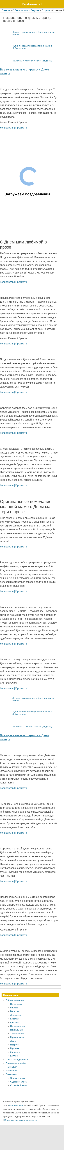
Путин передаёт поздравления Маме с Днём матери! (32, 46)
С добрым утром (18, 1081)
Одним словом (17, 1078)
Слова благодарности (17, 1059)
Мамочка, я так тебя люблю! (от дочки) (32, 60)
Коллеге (14, 1055)
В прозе (14, 1007)
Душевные (15, 1015)
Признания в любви (16, 1063)
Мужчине (14, 1048)
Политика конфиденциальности (20, 1120)
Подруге (14, 1044)
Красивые (15, 1022)
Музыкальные (17, 1037)
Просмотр (21, 127)
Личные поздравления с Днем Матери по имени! (33, 33)
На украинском (17, 1026)
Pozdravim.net (16, 1105)
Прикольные (16, 1029)
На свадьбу (11, 1067)
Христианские (17, 1033)
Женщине (15, 1052)
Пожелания (12, 1074)
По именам (16, 1004)
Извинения (11, 1070)
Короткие (15, 1018)
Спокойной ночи (18, 1085)
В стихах (14, 1011)
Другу (13, 1041)
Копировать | (7, 127)
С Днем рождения (15, 1000)
